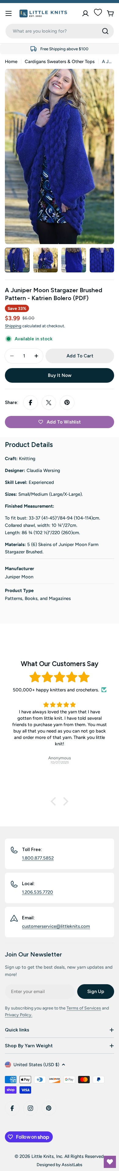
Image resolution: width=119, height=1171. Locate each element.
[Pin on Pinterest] (67, 402)
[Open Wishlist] (110, 1162)
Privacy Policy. (18, 1014)
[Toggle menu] (8, 13)
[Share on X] (48, 402)
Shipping (13, 325)
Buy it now (59, 375)
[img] (59, 677)
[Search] (105, 31)
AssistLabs (72, 1164)
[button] (55, 801)
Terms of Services (84, 1008)
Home (11, 61)
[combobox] (59, 31)
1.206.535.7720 (37, 892)
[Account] (85, 13)
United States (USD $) (36, 1064)
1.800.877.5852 (38, 858)
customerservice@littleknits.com (56, 926)
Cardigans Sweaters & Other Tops (60, 61)
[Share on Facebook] (30, 402)
